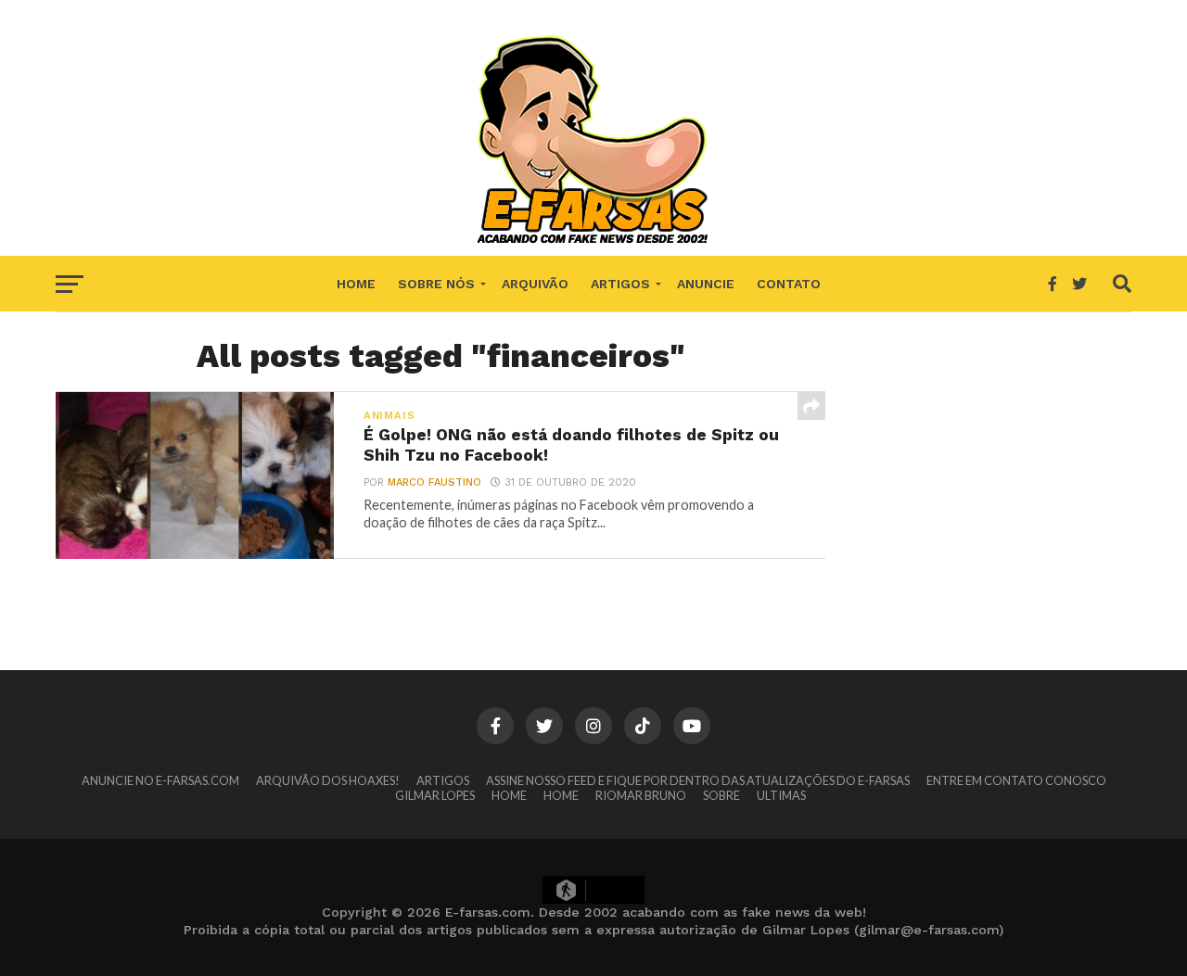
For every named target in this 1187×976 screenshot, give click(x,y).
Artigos (620, 283)
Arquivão (535, 283)
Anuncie (705, 283)
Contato (789, 283)
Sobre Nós (436, 283)
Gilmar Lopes (435, 795)
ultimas (781, 795)
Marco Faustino (434, 482)
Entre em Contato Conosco (1016, 780)
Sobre (721, 795)
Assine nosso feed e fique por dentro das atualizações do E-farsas (698, 780)
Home (356, 283)
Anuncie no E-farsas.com (160, 780)
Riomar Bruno (640, 795)
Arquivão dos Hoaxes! (328, 780)
